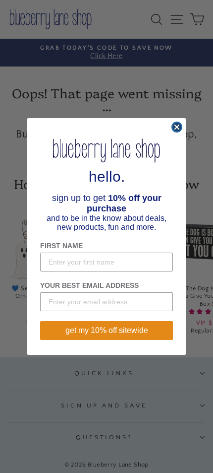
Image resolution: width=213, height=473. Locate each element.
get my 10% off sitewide (106, 330)
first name (61, 246)
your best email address (89, 285)
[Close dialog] (177, 127)
